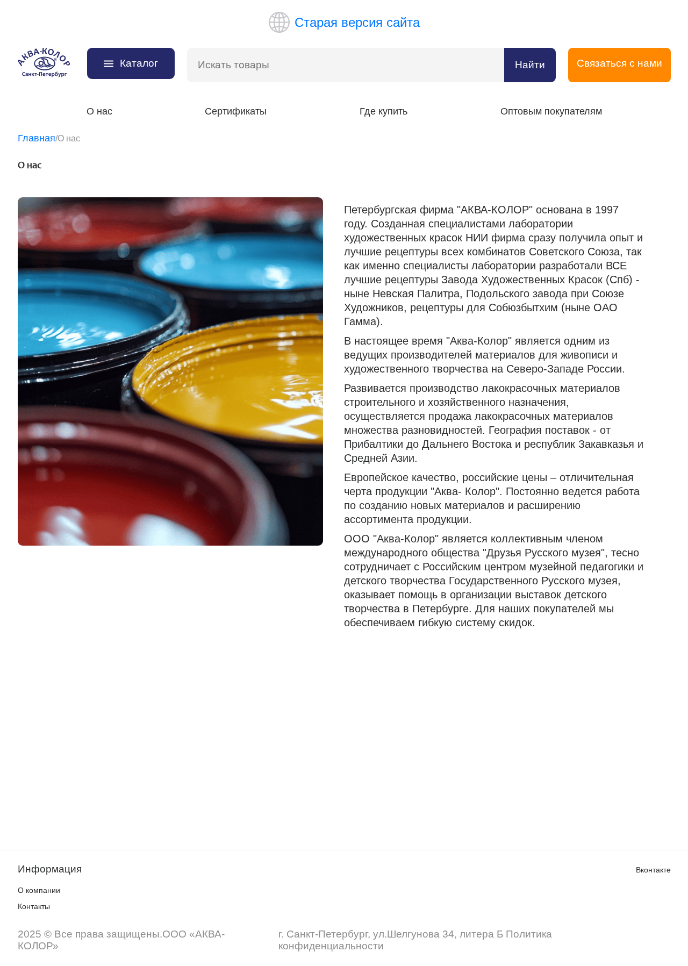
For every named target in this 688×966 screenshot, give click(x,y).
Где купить (383, 111)
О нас (99, 111)
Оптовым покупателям (551, 111)
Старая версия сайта (357, 22)
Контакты (34, 906)
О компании (39, 890)
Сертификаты (236, 111)
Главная (36, 138)
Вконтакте (653, 869)
